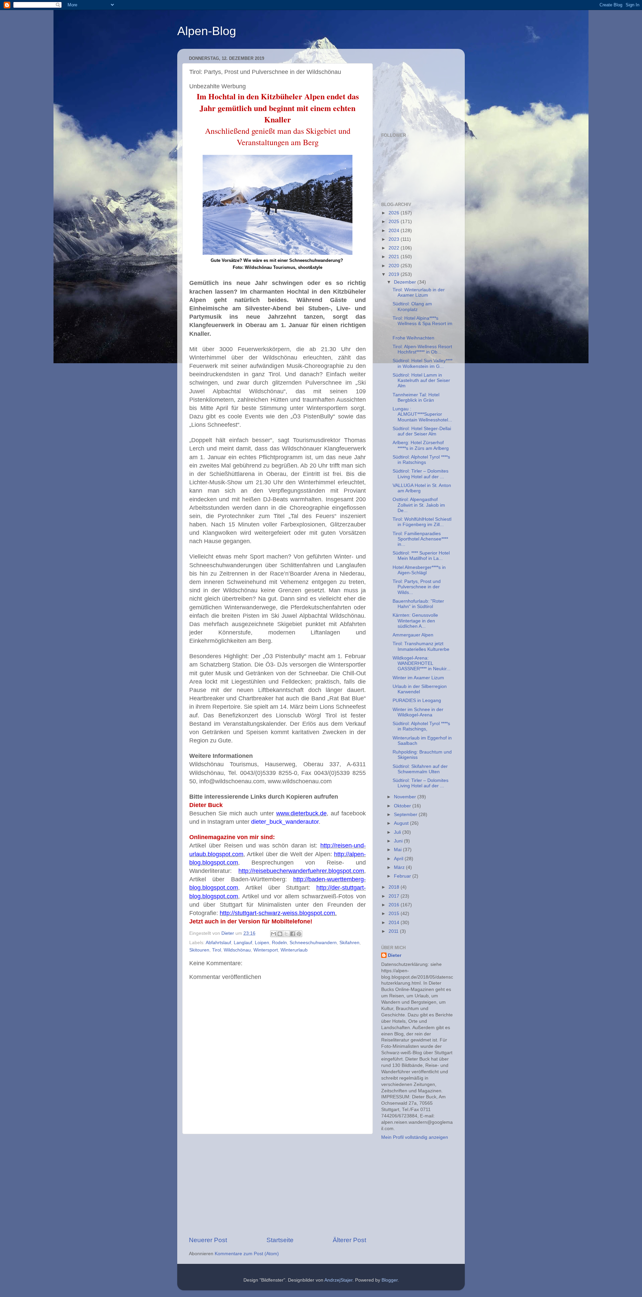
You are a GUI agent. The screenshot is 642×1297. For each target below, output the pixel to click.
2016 (395, 904)
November (405, 796)
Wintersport (265, 950)
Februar (403, 876)
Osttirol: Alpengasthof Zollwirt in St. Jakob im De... (419, 505)
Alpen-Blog (206, 31)
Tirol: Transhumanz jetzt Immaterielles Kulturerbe (421, 646)
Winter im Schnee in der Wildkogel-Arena (418, 712)
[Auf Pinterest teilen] (299, 933)
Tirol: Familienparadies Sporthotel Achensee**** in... (420, 539)
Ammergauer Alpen (413, 634)
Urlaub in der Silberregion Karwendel (420, 689)
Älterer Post (349, 1239)
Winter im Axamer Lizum (418, 677)
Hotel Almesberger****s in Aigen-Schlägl (419, 570)
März (400, 867)
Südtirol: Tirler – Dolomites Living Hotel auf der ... (420, 474)
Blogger (390, 1280)
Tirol (216, 950)
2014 (395, 922)
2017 (395, 896)
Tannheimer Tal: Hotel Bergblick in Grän (416, 397)
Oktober (403, 805)
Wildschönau (237, 950)
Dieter (394, 955)
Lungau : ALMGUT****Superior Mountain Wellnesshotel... (422, 414)
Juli (398, 832)
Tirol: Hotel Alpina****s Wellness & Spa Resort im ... (422, 323)
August (402, 823)
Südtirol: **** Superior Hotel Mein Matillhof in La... (421, 556)
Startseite (280, 1239)
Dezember (405, 282)
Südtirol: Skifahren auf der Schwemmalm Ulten (420, 769)
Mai (398, 849)
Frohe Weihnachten (413, 337)
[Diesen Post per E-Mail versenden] (273, 933)
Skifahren (349, 942)
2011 (394, 931)
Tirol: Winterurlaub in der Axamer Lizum (419, 292)
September (406, 814)
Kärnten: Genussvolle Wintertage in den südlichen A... (415, 620)
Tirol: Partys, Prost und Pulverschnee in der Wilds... (417, 587)
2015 (395, 913)
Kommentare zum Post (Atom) (247, 1253)
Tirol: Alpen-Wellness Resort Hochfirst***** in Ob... (422, 349)
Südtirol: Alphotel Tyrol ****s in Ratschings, (421, 726)
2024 (395, 230)
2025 (395, 221)
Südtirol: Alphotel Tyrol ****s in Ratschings (421, 460)
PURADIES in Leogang (417, 700)
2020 (395, 265)
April (399, 858)
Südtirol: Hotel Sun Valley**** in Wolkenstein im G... (422, 363)
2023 (395, 239)
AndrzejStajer (338, 1280)
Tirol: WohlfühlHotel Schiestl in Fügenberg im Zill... (422, 522)
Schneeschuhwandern (313, 942)
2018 (395, 887)
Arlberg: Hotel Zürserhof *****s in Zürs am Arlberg (421, 445)
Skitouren (199, 950)
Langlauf (243, 942)
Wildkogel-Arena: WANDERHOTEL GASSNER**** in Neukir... (421, 663)
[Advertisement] (277, 1185)
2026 (395, 212)
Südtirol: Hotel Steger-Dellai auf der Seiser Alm (422, 431)
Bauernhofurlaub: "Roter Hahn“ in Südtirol (418, 604)
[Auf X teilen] (286, 933)
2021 (395, 256)
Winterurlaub (294, 950)
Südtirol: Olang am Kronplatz (412, 306)
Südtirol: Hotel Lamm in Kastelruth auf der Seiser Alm (421, 380)
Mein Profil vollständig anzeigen (414, 1137)
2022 (395, 248)
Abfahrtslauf (218, 942)
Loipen (262, 942)
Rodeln (279, 942)
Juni (399, 840)
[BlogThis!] (280, 933)
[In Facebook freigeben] (292, 933)
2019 (395, 274)
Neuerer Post (208, 1239)
